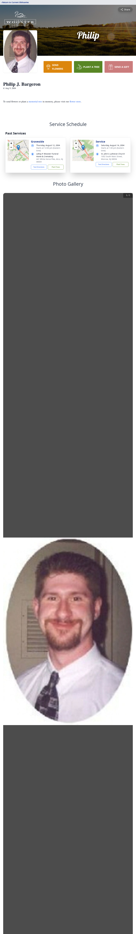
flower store (75, 101)
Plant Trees (56, 167)
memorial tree (35, 101)
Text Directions (38, 167)
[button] (18, 147)
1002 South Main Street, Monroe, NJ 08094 (111, 157)
